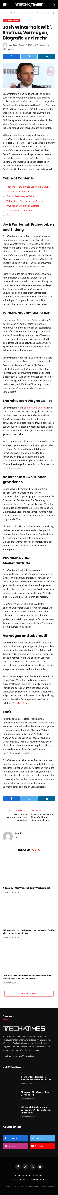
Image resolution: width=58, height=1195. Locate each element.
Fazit (8, 215)
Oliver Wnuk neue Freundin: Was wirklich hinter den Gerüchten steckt (27, 977)
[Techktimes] (29, 4)
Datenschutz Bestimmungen (29, 1180)
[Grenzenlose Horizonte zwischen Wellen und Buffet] (10, 1080)
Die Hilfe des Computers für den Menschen (17, 817)
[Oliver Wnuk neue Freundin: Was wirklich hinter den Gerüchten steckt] (29, 957)
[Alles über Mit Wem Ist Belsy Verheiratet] (29, 869)
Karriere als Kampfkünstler (20, 191)
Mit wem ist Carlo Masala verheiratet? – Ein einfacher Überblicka (29, 932)
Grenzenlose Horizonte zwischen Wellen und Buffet (36, 1078)
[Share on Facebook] (11, 56)
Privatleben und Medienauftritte (22, 205)
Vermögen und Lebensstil (19, 210)
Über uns (38, 1176)
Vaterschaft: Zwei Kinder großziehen (25, 201)
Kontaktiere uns (21, 1176)
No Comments (43, 45)
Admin (14, 45)
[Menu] (4, 4)
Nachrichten (11, 20)
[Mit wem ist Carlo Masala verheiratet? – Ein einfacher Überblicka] (29, 912)
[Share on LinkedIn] (46, 56)
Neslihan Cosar (20, 703)
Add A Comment (29, 993)
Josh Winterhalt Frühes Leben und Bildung (28, 186)
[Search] (53, 4)
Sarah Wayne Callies (34, 407)
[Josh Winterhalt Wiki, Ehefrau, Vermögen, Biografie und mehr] (29, 75)
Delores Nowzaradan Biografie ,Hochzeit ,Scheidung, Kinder (42, 817)
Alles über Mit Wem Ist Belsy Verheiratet (26, 888)
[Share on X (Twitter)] (29, 56)
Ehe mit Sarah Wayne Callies (20, 196)
